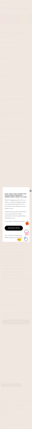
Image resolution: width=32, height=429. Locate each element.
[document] (16, 214)
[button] (30, 190)
